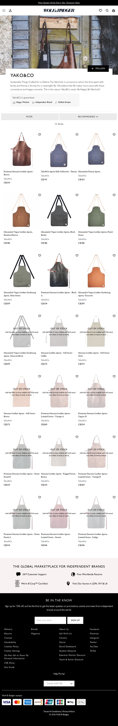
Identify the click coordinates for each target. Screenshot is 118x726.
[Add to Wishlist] (39, 134)
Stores (62, 642)
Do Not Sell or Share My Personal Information (16, 657)
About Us (64, 629)
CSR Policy (9, 663)
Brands (34, 629)
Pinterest (94, 633)
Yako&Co (8, 178)
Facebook (94, 629)
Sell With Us (65, 633)
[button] (10, 10)
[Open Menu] (3, 10)
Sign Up (75, 620)
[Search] (107, 10)
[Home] (59, 10)
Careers (63, 638)
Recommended (86, 116)
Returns (8, 633)
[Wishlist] (100, 10)
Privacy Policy (69, 711)
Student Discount (67, 651)
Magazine (35, 633)
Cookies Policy (11, 646)
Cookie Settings (12, 651)
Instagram (94, 638)
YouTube (94, 646)
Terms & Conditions (52, 711)
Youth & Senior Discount (71, 659)
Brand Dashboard (67, 646)
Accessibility (10, 642)
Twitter (93, 642)
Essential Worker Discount (72, 655)
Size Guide (9, 667)
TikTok (93, 651)
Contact (8, 638)
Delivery (8, 629)
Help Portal (59, 673)
